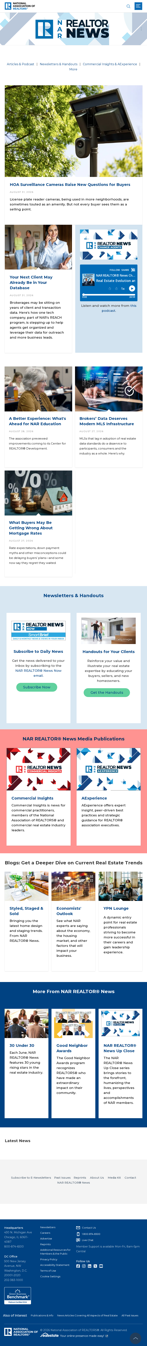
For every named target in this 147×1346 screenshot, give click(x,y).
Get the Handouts (107, 693)
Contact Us (89, 1227)
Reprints (45, 1244)
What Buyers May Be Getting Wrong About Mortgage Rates (30, 528)
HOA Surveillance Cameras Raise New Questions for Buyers (70, 184)
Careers (45, 1232)
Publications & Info (42, 1315)
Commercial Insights (32, 798)
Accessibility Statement (54, 1264)
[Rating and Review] (17, 1303)
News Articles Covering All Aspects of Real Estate (87, 1315)
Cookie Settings (50, 1276)
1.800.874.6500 (91, 1233)
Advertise (46, 1238)
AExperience (94, 798)
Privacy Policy (48, 1259)
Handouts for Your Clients (108, 651)
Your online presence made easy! (84, 1336)
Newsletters (47, 1227)
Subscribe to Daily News (38, 651)
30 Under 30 (22, 1045)
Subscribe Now (36, 687)
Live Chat (87, 1240)
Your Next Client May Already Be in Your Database (31, 282)
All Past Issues (130, 1315)
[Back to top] (135, 1338)
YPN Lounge (115, 908)
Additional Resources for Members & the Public (55, 1251)
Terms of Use (48, 1270)
